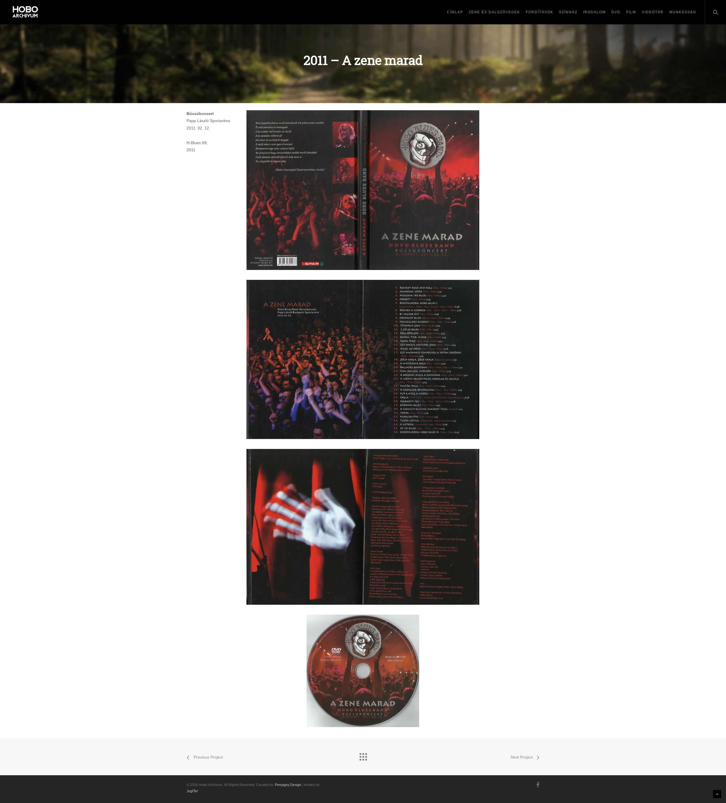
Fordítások (539, 12)
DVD (616, 12)
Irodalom (594, 12)
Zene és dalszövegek (494, 12)
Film (631, 12)
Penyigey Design (288, 785)
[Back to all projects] (363, 755)
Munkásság (682, 12)
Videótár (653, 12)
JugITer (192, 791)
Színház (568, 12)
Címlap (455, 12)
